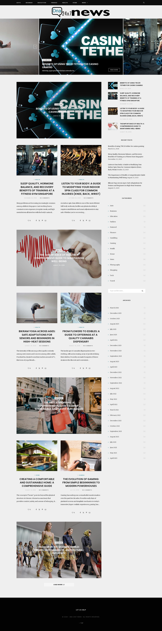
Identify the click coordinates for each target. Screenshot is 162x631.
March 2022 (114, 410)
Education (42, 3)
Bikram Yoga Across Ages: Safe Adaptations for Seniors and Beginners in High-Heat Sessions (37, 336)
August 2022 (114, 388)
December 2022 (115, 372)
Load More (58, 585)
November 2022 (116, 378)
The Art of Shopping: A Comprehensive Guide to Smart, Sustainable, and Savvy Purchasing (59, 406)
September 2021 (116, 431)
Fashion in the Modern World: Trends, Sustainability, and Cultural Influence (59, 550)
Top (81, 623)
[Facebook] (36, 220)
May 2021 (113, 453)
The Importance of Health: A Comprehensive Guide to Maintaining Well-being (59, 258)
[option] (81, 47)
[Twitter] (39, 220)
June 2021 (113, 447)
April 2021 (113, 458)
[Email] (45, 220)
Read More (114, 70)
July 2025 (113, 329)
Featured (113, 227)
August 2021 (114, 437)
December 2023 (115, 345)
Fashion (59, 543)
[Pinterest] (42, 220)
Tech (112, 275)
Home (75, 3)
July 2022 (113, 394)
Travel (112, 281)
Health (65, 3)
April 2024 (113, 340)
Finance (54, 3)
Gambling (47, 60)
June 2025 (113, 335)
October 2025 (115, 319)
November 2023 (115, 351)
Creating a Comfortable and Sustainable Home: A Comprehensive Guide (37, 482)
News (84, 3)
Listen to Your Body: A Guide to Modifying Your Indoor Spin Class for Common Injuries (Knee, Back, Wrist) (81, 189)
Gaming (82, 475)
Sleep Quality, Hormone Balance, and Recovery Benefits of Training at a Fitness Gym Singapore (37, 189)
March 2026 (114, 308)
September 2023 (116, 356)
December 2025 (115, 313)
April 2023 (113, 367)
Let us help (81, 610)
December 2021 (115, 421)
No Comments (45, 198)
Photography (115, 265)
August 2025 (114, 324)
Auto (19, 3)
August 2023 (114, 362)
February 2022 (115, 415)
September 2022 (116, 383)
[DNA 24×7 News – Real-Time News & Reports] (81, 12)
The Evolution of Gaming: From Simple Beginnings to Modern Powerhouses (81, 482)
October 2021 (115, 426)
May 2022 (113, 399)
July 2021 (113, 442)
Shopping (59, 398)
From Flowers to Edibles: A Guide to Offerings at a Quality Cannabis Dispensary (81, 336)
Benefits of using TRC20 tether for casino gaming (70, 65)
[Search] (144, 2)
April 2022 (113, 404)
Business (29, 3)
